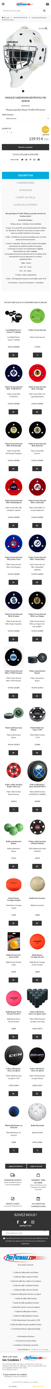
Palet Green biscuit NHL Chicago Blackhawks (37, 388)
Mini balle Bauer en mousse (13, 1126)
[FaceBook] (38, 160)
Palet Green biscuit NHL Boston (37, 445)
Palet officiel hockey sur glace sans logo (37, 1013)
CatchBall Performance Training (14, 331)
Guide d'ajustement (25, 204)
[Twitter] (22, 160)
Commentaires (26, 182)
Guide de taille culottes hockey (26, 1290)
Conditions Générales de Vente (26, 1345)
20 (17, 347)
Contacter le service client (26, 1341)
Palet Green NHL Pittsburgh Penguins (14, 452)
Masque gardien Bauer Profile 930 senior (25, 99)
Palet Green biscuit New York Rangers (13, 565)
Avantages (25, 190)
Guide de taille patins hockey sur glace (26, 1294)
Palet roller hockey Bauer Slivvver (13, 785)
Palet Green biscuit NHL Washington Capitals (13, 501)
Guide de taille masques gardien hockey (26, 1324)
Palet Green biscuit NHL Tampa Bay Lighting (37, 558)
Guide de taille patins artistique (26, 1272)
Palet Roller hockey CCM (37, 729)
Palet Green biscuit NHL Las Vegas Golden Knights (37, 615)
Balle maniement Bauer (13, 842)
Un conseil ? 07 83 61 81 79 (13, 1205)
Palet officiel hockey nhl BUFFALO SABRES (37, 785)
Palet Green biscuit (37, 330)
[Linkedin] (26, 160)
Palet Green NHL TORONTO (13, 395)
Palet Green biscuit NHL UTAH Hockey (13, 672)
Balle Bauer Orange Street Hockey (37, 956)
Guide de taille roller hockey (26, 1298)
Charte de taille (25, 197)
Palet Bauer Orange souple (14, 899)
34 (10, 347)
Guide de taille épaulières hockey (26, 1303)
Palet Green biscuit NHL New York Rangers (13, 558)
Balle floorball (37, 1125)
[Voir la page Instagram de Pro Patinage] (32, 1222)
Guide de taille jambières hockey (26, 1316)
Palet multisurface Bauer (13, 729)
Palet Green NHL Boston (37, 452)
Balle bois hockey (37, 898)
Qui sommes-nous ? (26, 1349)
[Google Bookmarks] (34, 160)
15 (34, 688)
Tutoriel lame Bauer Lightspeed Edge (26, 1329)
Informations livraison (26, 1336)
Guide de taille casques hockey (26, 1277)
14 (17, 404)
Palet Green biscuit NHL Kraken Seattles (13, 615)
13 (40, 688)
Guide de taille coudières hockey (26, 1285)
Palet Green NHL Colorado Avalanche (37, 509)
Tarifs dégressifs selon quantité (37, 849)
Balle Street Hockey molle (13, 956)
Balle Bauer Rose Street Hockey (13, 1013)
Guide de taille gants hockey (26, 1311)
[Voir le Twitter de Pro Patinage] (25, 1222)
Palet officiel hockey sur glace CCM (13, 1070)
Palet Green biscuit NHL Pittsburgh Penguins (13, 445)
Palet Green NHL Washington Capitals (13, 509)
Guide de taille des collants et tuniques (26, 1281)
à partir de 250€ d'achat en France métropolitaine (13, 1182)
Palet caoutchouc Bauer (37, 672)
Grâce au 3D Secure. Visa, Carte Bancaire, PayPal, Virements (38, 1184)
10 (14, 801)
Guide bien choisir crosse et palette (26, 1307)
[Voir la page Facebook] (18, 1222)
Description (25, 175)
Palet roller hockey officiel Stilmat (37, 842)
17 (37, 347)
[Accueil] (25, 4)
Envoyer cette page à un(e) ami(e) (25, 154)
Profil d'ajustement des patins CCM (26, 1320)
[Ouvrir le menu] (3, 3)
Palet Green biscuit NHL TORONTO (13, 388)
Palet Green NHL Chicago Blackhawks (37, 395)
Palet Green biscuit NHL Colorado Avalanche (37, 501)
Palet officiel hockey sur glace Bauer (37, 1070)
